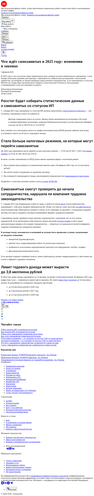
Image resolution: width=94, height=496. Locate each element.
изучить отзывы (64, 221)
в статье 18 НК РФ (49, 181)
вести (63, 204)
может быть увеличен (67, 280)
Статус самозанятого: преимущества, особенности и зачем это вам (28, 345)
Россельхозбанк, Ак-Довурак (52, 360)
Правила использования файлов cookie (43, 15)
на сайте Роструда (83, 207)
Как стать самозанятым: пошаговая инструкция (21, 336)
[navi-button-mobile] (3, 52)
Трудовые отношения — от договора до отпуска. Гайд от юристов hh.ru (31, 341)
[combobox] (11, 489)
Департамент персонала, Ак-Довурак (41, 355)
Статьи (4, 55)
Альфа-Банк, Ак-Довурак (37, 357)
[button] (3, 45)
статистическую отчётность (74, 111)
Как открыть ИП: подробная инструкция (18, 332)
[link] (5, 39)
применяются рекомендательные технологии (49, 476)
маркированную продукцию (77, 176)
